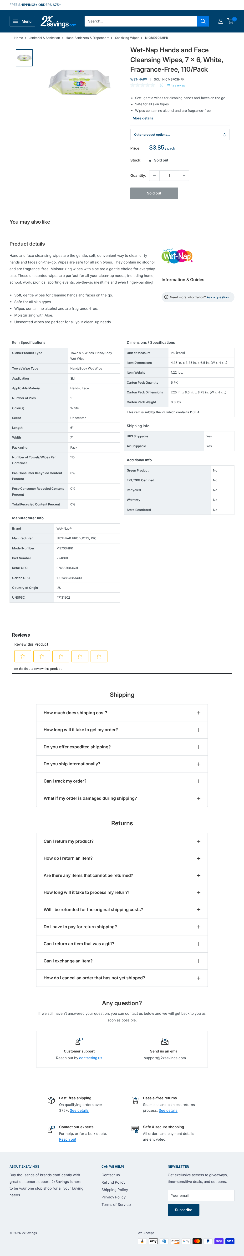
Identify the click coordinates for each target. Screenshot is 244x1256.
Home (18, 38)
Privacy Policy (114, 1197)
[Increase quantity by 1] (184, 176)
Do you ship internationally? (72, 763)
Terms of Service (116, 1204)
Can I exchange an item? (68, 960)
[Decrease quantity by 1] (154, 176)
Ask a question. (218, 297)
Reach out (67, 1139)
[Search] (203, 21)
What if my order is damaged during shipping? (90, 798)
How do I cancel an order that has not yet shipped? (94, 977)
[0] (231, 21)
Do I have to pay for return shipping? (80, 926)
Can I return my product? (69, 841)
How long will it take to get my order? (81, 729)
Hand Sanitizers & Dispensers (87, 38)
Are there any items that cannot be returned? (88, 875)
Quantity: (138, 175)
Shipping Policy (115, 1189)
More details (143, 118)
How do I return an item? (68, 858)
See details (79, 1110)
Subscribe (183, 1210)
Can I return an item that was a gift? (79, 943)
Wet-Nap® (138, 79)
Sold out (154, 193)
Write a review (176, 85)
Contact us (111, 1175)
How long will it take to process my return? (86, 892)
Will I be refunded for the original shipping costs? (93, 909)
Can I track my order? (65, 781)
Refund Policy (113, 1182)
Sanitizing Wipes (127, 38)
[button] (230, 21)
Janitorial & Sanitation (44, 38)
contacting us (90, 1058)
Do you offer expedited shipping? (77, 746)
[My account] (221, 21)
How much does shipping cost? (75, 712)
